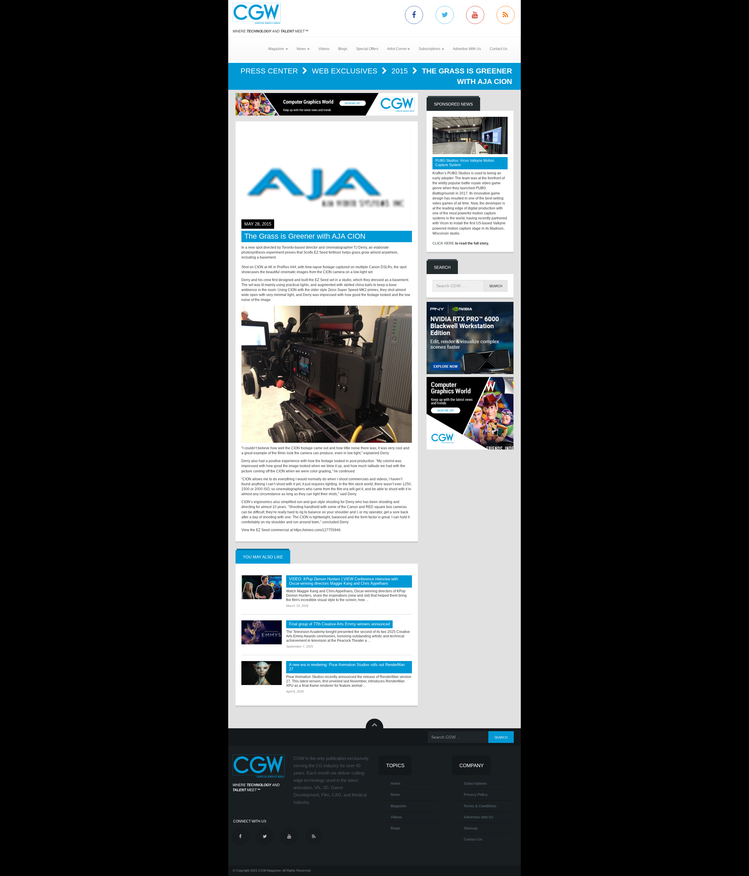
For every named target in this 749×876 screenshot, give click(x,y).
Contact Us (498, 49)
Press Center (270, 71)
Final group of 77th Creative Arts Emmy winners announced (339, 624)
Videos (323, 49)
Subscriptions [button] (430, 49)
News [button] (302, 49)
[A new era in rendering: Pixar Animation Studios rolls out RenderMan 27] (261, 673)
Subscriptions (475, 784)
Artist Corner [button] (397, 49)
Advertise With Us (467, 49)
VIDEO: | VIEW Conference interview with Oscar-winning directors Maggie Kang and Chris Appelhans (343, 581)
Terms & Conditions (480, 806)
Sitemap (470, 828)
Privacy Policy (476, 795)
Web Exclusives (345, 71)
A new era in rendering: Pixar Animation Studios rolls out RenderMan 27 (347, 666)
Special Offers (367, 49)
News (395, 795)
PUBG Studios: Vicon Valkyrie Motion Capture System (464, 163)
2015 (400, 71)
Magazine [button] (276, 49)
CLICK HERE (443, 243)
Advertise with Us (478, 817)
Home (396, 784)
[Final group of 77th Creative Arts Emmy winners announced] (261, 632)
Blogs (342, 49)
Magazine (398, 806)
